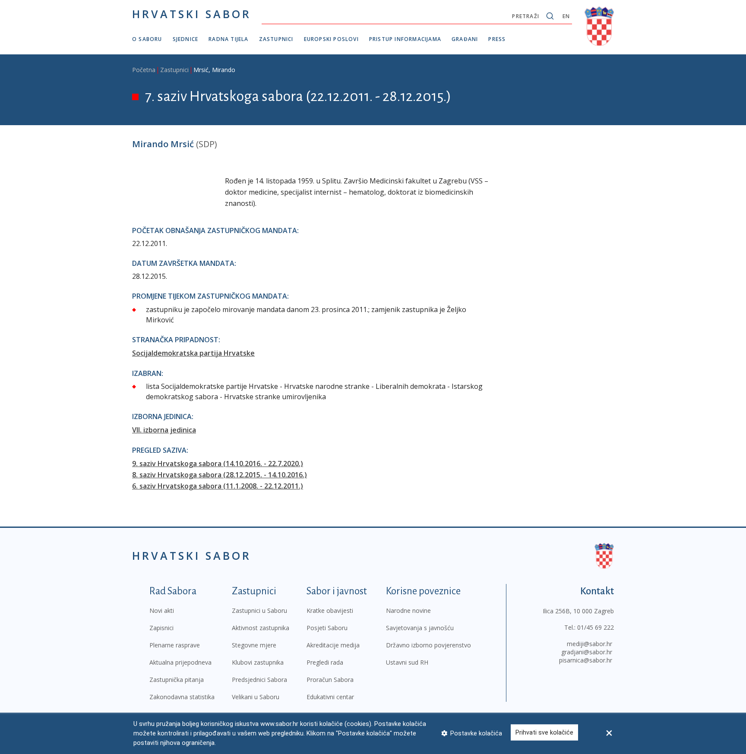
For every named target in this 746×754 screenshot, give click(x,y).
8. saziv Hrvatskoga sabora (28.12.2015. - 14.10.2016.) (219, 475)
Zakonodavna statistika (182, 697)
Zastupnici (276, 39)
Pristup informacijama (405, 39)
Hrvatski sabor (191, 13)
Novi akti (161, 610)
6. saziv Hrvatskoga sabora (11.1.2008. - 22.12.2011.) (217, 486)
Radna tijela (228, 39)
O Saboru (147, 39)
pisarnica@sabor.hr (585, 660)
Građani (465, 39)
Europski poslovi (331, 39)
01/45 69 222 (595, 627)
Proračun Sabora (330, 679)
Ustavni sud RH (407, 662)
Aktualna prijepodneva (180, 662)
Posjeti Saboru (327, 628)
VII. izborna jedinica (164, 430)
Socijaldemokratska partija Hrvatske (193, 353)
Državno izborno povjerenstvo (428, 645)
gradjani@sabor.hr (586, 652)
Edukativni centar (330, 697)
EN (566, 16)
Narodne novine (408, 610)
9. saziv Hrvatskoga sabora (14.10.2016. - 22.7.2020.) (217, 463)
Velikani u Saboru (255, 697)
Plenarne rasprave (174, 645)
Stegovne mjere (254, 645)
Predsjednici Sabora (259, 679)
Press (497, 39)
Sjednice (186, 39)
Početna (143, 70)
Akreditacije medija (333, 645)
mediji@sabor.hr (589, 644)
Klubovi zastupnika (258, 662)
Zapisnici (161, 628)
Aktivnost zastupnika (260, 628)
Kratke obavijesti (330, 610)
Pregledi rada (325, 662)
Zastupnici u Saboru (259, 610)
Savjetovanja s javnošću (420, 628)
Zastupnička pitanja (176, 679)
